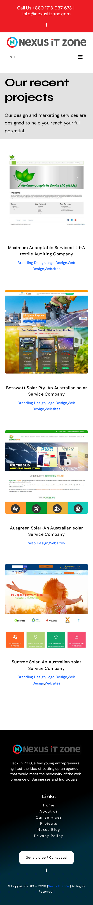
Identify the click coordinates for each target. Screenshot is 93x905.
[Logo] (46, 746)
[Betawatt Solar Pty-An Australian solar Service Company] (46, 293)
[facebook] (46, 870)
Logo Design (56, 262)
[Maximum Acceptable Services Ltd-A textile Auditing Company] (46, 153)
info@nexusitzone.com (46, 14)
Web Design (38, 543)
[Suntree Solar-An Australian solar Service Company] (46, 567)
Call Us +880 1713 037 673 (44, 8)
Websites (52, 268)
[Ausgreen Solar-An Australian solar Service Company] (46, 433)
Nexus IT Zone (58, 886)
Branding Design (32, 262)
